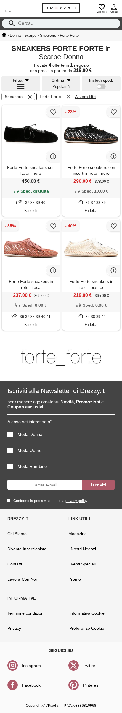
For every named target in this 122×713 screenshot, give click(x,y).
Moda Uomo (29, 450)
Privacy (14, 628)
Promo (74, 579)
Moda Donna (29, 434)
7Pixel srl (53, 706)
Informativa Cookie (87, 613)
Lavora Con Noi (22, 579)
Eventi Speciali (82, 564)
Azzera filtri (85, 96)
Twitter (89, 665)
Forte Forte (50, 96)
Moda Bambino (32, 466)
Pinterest (91, 685)
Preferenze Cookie (86, 628)
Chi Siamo (17, 533)
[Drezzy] (61, 8)
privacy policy (76, 501)
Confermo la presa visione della (50, 501)
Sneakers (14, 96)
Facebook (31, 685)
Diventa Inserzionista (26, 549)
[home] (4, 35)
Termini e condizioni (25, 613)
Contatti (14, 564)
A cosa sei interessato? (29, 421)
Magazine (77, 533)
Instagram (31, 665)
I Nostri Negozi (82, 549)
